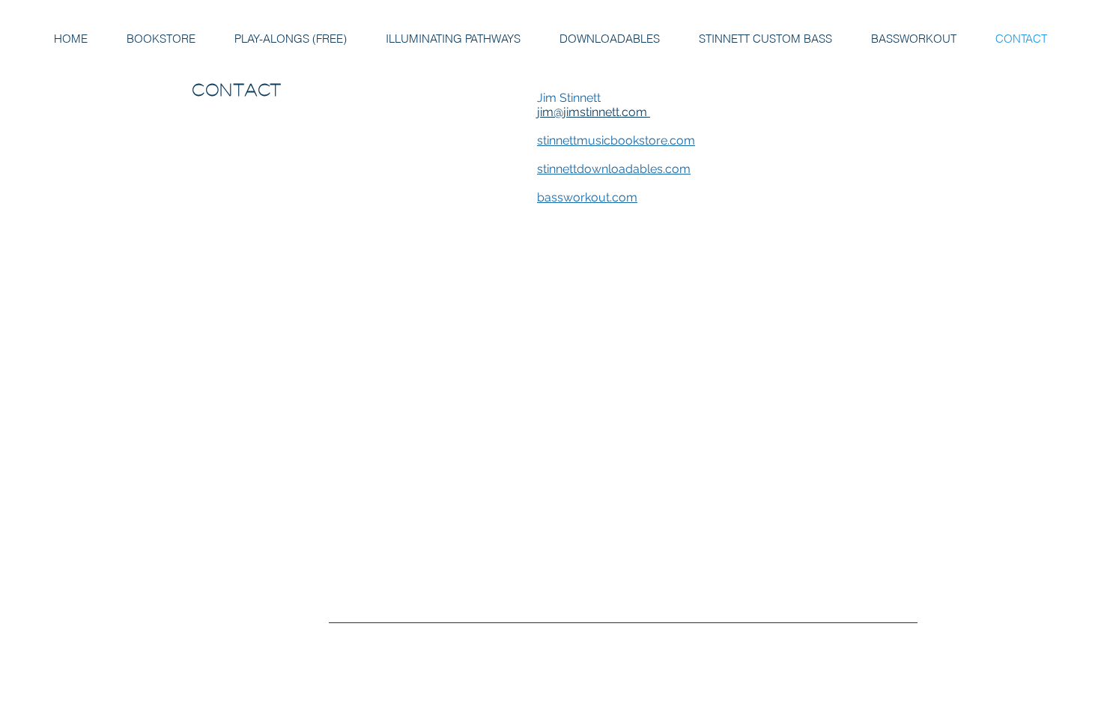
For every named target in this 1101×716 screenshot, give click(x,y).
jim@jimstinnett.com (593, 112)
